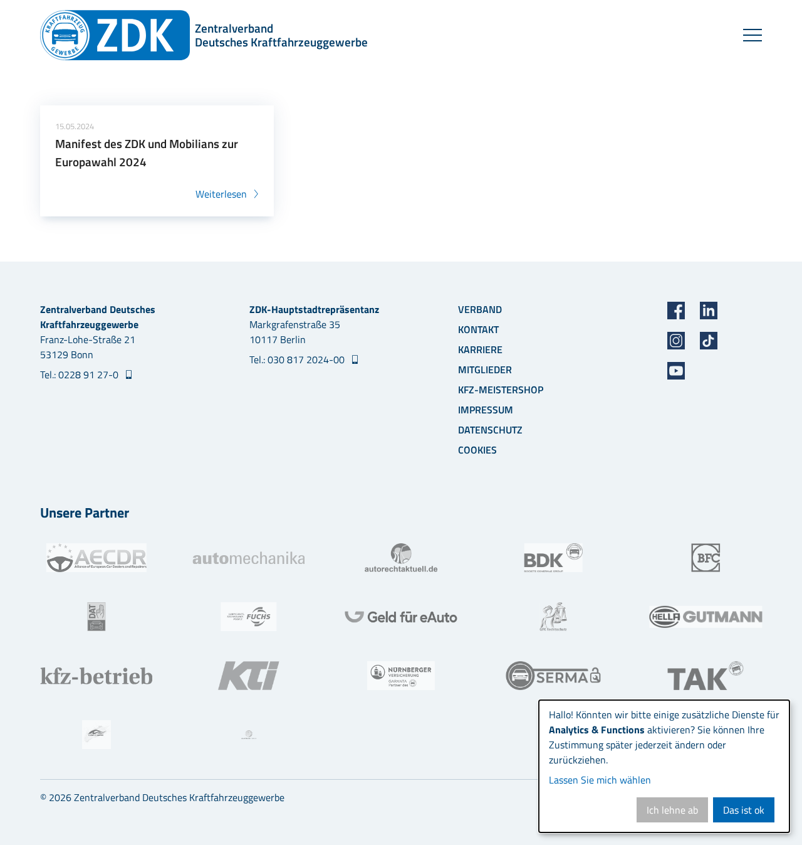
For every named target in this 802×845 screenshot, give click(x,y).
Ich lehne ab (672, 809)
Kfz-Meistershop (500, 389)
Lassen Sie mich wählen (600, 779)
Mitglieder (485, 369)
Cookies (477, 449)
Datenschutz (490, 429)
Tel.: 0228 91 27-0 (80, 374)
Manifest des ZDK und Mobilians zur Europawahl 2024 (146, 152)
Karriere (480, 349)
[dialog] (664, 766)
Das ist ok (743, 809)
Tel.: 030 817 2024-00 (298, 359)
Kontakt (478, 329)
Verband (480, 309)
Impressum (485, 409)
